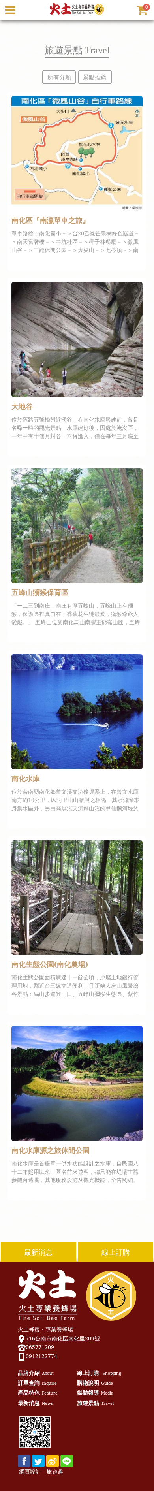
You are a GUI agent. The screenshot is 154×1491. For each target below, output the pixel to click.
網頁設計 (30, 1471)
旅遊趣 (55, 1471)
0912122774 (41, 1356)
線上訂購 (115, 1252)
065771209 (40, 1347)
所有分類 (59, 77)
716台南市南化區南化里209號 (63, 1338)
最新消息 (38, 1252)
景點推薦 (95, 77)
